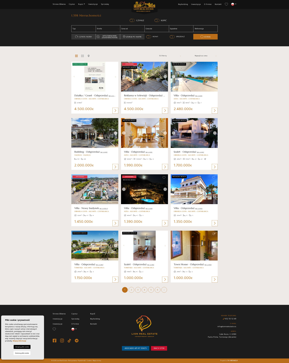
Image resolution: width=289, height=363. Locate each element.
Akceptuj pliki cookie (22, 347)
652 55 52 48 (230, 319)
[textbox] (84, 29)
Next (116, 77)
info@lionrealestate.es (227, 327)
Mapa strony (97, 361)
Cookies (89, 361)
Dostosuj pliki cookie (22, 353)
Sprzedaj (105, 4)
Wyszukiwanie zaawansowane (110, 37)
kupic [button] (80, 4)
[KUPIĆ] (157, 20)
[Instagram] (62, 341)
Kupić (92, 314)
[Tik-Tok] (69, 341)
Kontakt (218, 5)
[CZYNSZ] (132, 20)
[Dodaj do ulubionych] (114, 65)
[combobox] (83, 28)
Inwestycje (93, 4)
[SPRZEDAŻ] (172, 36)
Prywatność (82, 361)
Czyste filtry (85, 37)
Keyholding (183, 5)
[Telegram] (76, 341)
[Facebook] (55, 341)
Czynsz (72, 4)
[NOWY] (148, 36)
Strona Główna (59, 4)
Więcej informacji (19, 341)
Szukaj (207, 37)
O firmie (208, 5)
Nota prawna (72, 361)
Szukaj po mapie (134, 37)
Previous (73, 77)
